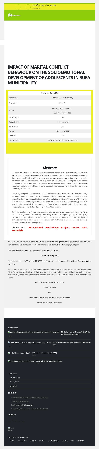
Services (64, 441)
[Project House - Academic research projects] (14, 15)
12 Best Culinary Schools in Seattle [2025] (48, 361)
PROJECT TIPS (22, 441)
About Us (33, 441)
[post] (34, 332)
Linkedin (23, 420)
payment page (73, 245)
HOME (12, 441)
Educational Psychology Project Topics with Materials (49, 229)
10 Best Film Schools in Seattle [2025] (44, 353)
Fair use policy (15, 377)
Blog (72, 441)
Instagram (19, 420)
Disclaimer (13, 386)
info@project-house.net (23, 405)
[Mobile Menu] (89, 15)
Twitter (14, 420)
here (13, 264)
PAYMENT (42, 441)
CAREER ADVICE (54, 441)
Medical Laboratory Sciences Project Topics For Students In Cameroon (75, 333)
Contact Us (80, 441)
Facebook (10, 420)
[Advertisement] (49, 38)
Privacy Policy (14, 382)
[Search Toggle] (82, 15)
